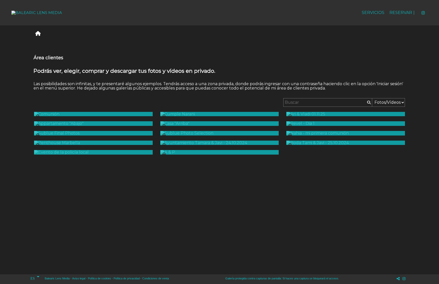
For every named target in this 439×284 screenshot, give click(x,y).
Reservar (400, 12)
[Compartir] (398, 278)
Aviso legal (78, 278)
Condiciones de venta (155, 278)
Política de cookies (99, 278)
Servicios (373, 12)
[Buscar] (368, 102)
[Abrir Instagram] (423, 12)
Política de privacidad (127, 278)
